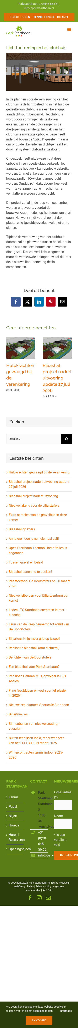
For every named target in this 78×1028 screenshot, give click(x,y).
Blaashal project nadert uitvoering (33, 496)
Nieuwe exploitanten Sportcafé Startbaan (39, 705)
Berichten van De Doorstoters (30, 657)
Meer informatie (66, 1008)
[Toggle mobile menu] (69, 29)
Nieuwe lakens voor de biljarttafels (34, 505)
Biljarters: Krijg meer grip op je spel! (34, 639)
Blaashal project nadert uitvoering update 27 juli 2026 (57, 378)
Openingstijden (15, 849)
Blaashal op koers (22, 529)
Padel (13, 807)
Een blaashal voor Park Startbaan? (34, 667)
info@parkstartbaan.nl (39, 8)
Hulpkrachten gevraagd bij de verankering (39, 472)
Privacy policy (43, 886)
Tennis (14, 797)
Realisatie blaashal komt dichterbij (34, 648)
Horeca (14, 825)
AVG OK (46, 890)
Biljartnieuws (18, 714)
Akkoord (39, 1020)
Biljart (13, 816)
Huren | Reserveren (15, 837)
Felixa (30, 886)
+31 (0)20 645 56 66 (42, 840)
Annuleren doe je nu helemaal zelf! (34, 539)
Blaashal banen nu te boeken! (30, 572)
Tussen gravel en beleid (26, 562)
